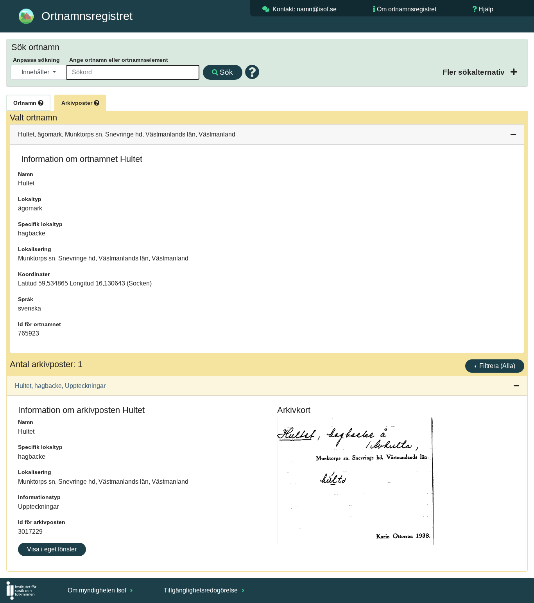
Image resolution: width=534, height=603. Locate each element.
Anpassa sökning (36, 60)
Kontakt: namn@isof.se (304, 9)
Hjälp (485, 9)
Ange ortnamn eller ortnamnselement (118, 60)
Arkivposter (77, 103)
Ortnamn (25, 103)
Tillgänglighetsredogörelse (201, 590)
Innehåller (36, 72)
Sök (226, 72)
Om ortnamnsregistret (406, 9)
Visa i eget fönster (52, 549)
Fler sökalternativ (475, 72)
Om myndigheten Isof (98, 590)
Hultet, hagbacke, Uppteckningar (60, 385)
